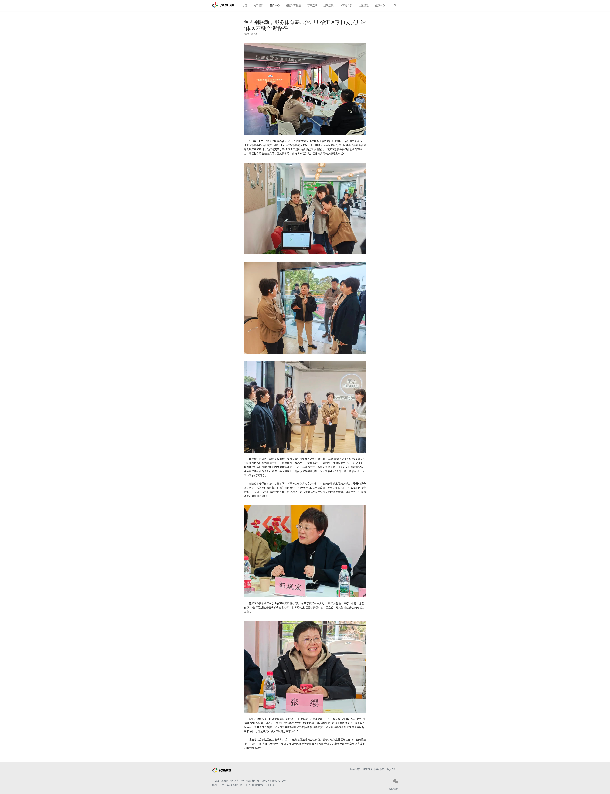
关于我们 (258, 5)
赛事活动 (312, 5)
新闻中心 (275, 5)
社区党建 (364, 5)
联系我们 (355, 769)
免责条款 (391, 769)
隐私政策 (379, 769)
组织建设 (328, 5)
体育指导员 (346, 5)
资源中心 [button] (380, 5)
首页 (244, 5)
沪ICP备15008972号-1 (275, 780)
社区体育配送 (293, 5)
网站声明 (367, 769)
